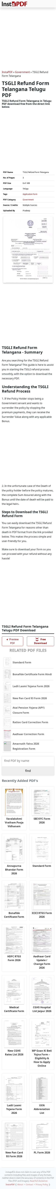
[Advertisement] (28, 39)
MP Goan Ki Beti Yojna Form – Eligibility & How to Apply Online (42, 1058)
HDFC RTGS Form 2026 (14, 958)
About (20, 1184)
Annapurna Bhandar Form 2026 (14, 869)
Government (22, 72)
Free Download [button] (40, 641)
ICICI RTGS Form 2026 (42, 914)
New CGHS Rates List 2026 (14, 1052)
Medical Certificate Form (14, 1009)
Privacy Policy (42, 1184)
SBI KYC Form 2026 (42, 820)
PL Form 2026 (42, 1152)
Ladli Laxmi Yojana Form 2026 (14, 1109)
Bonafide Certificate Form (14, 914)
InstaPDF (7, 72)
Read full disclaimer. (39, 1180)
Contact (29, 1184)
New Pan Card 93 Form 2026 (14, 1154)
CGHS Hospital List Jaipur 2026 (42, 1009)
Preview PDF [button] (12, 641)
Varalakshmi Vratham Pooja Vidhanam (14, 822)
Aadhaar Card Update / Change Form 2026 (41, 962)
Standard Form (42, 866)
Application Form (30, 194)
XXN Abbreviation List (42, 1109)
